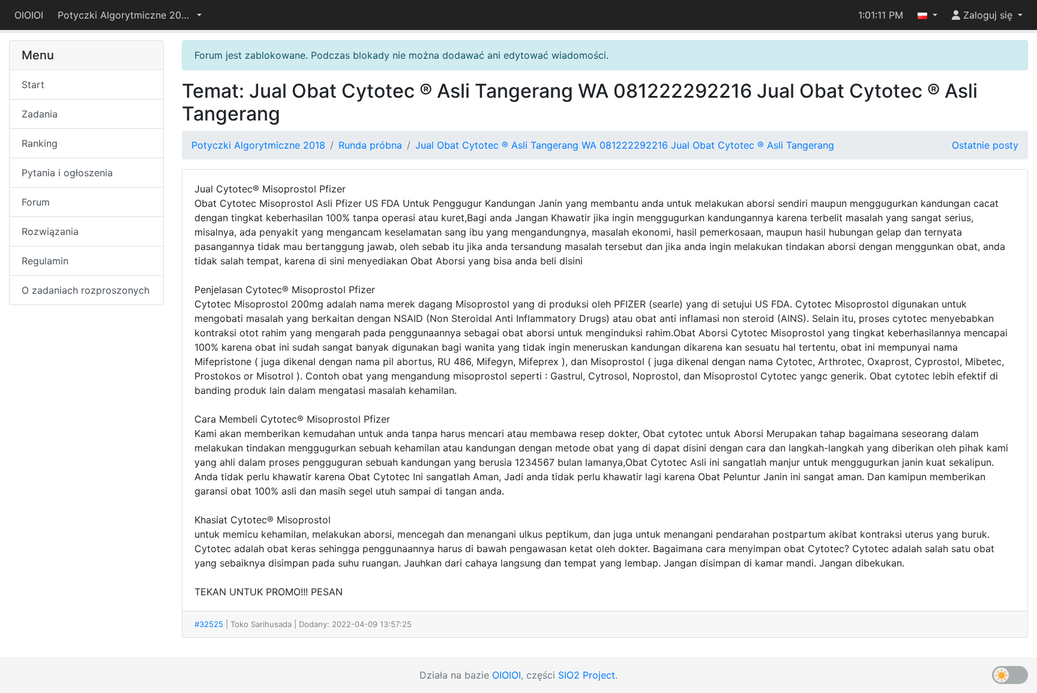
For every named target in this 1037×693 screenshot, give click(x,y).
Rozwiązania (50, 231)
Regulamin (45, 261)
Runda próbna (370, 145)
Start (33, 85)
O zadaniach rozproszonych (85, 290)
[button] (129, 15)
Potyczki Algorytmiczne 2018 (258, 145)
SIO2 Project (586, 675)
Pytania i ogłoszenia (67, 173)
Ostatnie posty (985, 145)
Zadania (40, 114)
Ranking (40, 143)
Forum (36, 202)
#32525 (208, 624)
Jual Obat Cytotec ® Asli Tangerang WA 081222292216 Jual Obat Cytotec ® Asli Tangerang (624, 145)
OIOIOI (28, 15)
